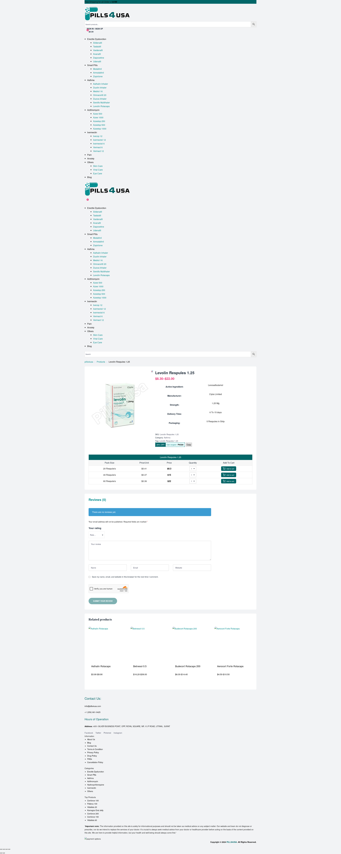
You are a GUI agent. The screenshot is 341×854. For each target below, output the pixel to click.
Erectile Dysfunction (95, 771)
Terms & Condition (95, 749)
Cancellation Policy (95, 762)
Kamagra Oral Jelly (95, 810)
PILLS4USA (232, 842)
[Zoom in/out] (1, 849)
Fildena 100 (92, 803)
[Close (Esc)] (9, 849)
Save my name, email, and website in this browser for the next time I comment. (125, 576)
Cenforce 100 (93, 800)
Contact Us (92, 746)
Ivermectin (91, 788)
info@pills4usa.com (93, 706)
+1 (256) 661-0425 (92, 712)
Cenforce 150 (93, 816)
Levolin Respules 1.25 (168, 441)
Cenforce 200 (93, 813)
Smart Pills (91, 774)
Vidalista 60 (92, 820)
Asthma (167, 437)
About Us (91, 739)
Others (90, 791)
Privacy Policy (93, 752)
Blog (89, 742)
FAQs (89, 759)
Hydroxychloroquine (95, 784)
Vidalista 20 (92, 807)
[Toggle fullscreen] (4, 849)
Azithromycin (92, 781)
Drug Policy (92, 755)
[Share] (6, 849)
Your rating (95, 528)
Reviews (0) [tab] (97, 500)
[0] (86, 200)
